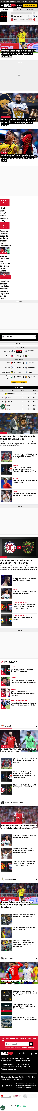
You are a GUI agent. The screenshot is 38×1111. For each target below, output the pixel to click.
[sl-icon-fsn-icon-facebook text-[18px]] (20, 1053)
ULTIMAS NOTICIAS (20, 7)
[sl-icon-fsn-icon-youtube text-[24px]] (36, 1053)
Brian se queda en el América (18, 1)
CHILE (29, 1058)
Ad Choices (18, 1079)
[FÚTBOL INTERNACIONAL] (36, 803)
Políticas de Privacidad (27, 1077)
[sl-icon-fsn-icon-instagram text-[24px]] (24, 1053)
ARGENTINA (14, 1058)
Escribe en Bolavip (7, 1067)
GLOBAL (4, 1060)
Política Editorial (6, 1079)
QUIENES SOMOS (7, 1064)
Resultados (19, 9)
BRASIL (22, 1058)
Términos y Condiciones (27, 1047)
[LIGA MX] (36, 726)
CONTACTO (25, 1064)
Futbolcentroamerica (8, 1069)
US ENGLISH (26, 1060)
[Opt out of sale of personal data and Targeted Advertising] (2, 1107)
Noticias (6, 9)
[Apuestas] (36, 959)
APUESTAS (26, 1067)
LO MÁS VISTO (31, 9)
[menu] (2, 5)
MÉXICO (11, 1060)
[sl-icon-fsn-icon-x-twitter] (28, 1053)
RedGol (18, 1067)
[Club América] (36, 879)
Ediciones (4, 1058)
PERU (18, 1060)
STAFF (17, 1064)
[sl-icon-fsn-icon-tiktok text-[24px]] (32, 1053)
